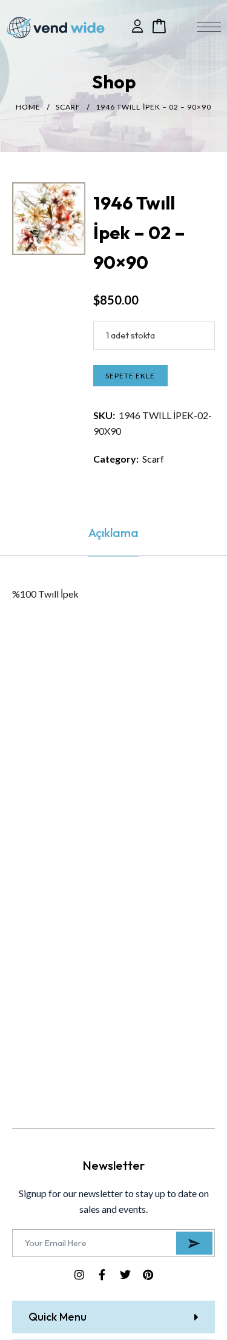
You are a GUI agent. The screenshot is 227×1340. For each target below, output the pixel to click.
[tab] (113, 533)
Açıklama (113, 532)
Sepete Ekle (130, 375)
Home (28, 106)
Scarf (68, 106)
